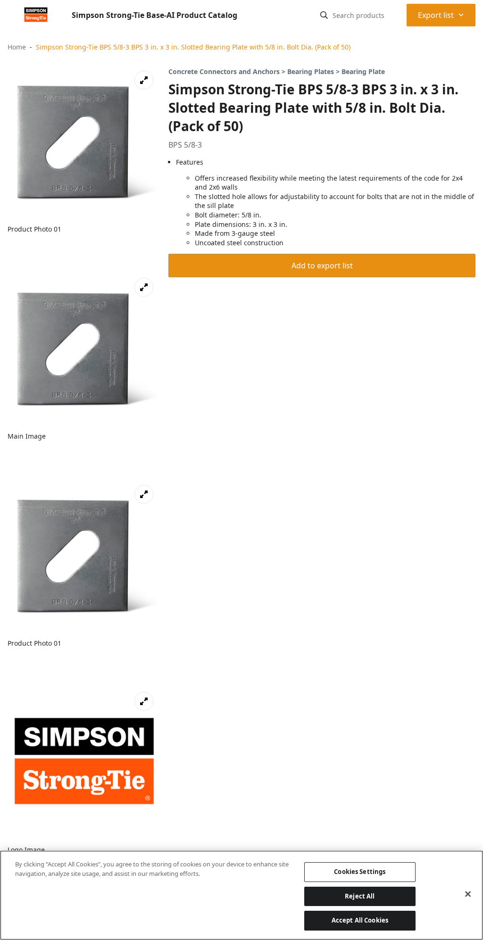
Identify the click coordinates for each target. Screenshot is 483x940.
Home (17, 46)
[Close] (468, 894)
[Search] (324, 15)
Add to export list (322, 265)
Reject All (360, 896)
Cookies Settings (359, 871)
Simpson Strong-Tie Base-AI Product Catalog (154, 15)
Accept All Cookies (360, 920)
